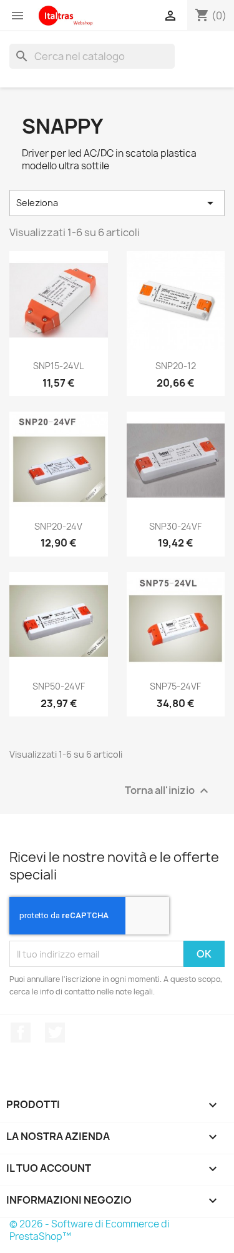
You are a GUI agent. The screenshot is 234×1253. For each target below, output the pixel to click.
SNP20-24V (58, 526)
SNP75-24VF (175, 686)
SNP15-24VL (58, 366)
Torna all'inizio (168, 791)
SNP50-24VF (58, 686)
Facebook (21, 1033)
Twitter (55, 1033)
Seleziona (117, 203)
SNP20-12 (175, 366)
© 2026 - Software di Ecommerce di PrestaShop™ (89, 1230)
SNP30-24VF (175, 526)
